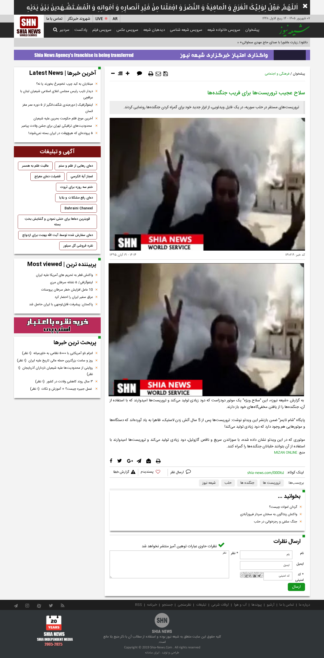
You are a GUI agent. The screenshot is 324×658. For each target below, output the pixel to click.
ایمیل (300, 564)
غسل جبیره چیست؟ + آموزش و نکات (61, 389)
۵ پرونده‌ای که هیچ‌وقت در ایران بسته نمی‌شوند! (60, 133)
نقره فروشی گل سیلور (78, 246)
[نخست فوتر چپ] (55, 630)
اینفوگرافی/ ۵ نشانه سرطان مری (71, 282)
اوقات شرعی (220, 605)
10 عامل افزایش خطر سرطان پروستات (67, 290)
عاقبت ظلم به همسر (35, 166)
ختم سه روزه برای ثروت (76, 187)
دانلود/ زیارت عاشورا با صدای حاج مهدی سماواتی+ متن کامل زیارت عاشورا (258, 42)
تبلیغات (201, 605)
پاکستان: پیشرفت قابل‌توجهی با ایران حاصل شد (61, 304)
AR (115, 19)
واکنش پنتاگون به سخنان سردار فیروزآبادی (268, 514)
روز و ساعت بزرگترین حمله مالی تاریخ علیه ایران (55, 360)
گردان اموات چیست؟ (283, 507)
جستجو (167, 605)
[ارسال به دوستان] (158, 73)
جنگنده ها (247, 483)
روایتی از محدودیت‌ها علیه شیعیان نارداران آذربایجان (55, 371)
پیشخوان (252, 30)
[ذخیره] (165, 73)
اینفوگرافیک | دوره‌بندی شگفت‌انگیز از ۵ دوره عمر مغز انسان (58, 108)
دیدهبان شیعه (154, 30)
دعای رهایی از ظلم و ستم (76, 166)
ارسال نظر (177, 472)
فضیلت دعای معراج (47, 176)
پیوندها (257, 605)
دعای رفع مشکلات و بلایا (76, 198)
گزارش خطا (121, 472)
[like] (153, 472)
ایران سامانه (152, 652)
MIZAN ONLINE (285, 452)
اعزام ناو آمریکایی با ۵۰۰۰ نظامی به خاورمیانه (57, 353)
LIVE (99, 19)
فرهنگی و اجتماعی (277, 74)
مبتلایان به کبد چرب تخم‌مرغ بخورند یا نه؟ (64, 84)
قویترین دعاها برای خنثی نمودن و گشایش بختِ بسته (57, 221)
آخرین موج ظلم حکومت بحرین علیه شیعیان (63, 118)
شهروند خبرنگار (79, 19)
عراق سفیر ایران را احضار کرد (74, 297)
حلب (228, 483)
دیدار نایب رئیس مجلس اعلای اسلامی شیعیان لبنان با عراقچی (56, 94)
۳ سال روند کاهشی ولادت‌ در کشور (64, 381)
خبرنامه (152, 605)
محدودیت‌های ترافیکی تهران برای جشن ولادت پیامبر (57, 126)
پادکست (80, 30)
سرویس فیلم (101, 30)
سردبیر (64, 30)
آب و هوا (240, 605)
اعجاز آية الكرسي (82, 176)
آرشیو (270, 605)
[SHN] (29, 26)
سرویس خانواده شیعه (223, 30)
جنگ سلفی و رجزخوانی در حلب (275, 521)
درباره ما (304, 605)
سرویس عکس (127, 30)
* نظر (234, 553)
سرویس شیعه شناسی (186, 30)
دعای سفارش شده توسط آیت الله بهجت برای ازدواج (57, 235)
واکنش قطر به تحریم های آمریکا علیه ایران (64, 275)
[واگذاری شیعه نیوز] (162, 53)
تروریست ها (271, 483)
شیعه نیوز (209, 483)
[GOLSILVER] (57, 325)
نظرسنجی (184, 605)
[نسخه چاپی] (150, 73)
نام (302, 553)
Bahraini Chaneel (79, 208)
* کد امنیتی (299, 577)
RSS (138, 605)
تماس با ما (54, 19)
